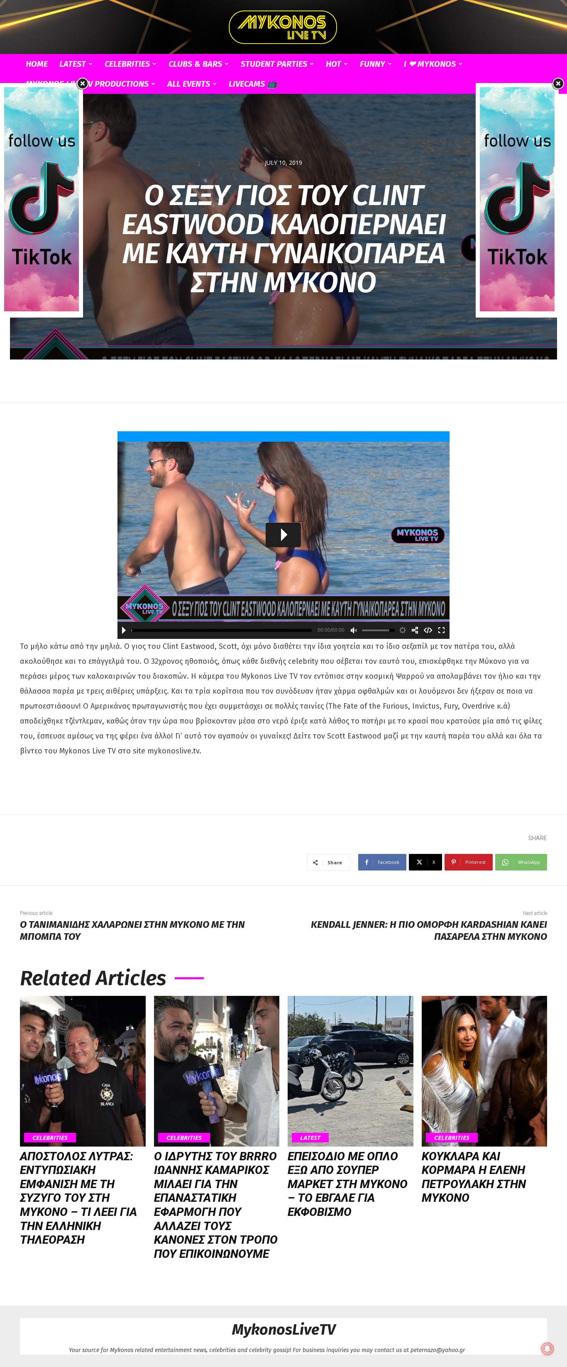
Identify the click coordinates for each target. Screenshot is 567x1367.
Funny (372, 64)
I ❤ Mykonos (430, 64)
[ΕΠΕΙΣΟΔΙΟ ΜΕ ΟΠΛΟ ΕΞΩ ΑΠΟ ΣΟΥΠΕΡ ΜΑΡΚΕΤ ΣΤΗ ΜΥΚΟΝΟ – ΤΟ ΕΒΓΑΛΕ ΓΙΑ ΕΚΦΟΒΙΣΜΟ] (350, 1071)
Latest (72, 64)
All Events (188, 84)
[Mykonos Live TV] (283, 27)
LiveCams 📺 (253, 84)
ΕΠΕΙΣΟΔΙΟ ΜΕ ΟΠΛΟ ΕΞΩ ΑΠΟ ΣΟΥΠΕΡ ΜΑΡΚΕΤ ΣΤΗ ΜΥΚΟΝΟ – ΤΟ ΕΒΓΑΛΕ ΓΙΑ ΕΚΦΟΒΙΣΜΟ (348, 1184)
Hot (333, 64)
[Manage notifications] (547, 1348)
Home (37, 64)
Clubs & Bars (195, 64)
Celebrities (127, 64)
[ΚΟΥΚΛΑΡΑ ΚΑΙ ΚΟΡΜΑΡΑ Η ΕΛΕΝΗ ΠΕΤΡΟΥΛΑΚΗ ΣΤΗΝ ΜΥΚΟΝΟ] (484, 1071)
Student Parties (274, 64)
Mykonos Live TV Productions (87, 84)
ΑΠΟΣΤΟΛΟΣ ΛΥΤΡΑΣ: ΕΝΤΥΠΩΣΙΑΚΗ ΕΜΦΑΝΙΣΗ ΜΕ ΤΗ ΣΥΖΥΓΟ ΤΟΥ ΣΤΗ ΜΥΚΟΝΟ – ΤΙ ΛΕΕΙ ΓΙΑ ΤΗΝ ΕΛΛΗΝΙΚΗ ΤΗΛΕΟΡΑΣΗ (78, 1198)
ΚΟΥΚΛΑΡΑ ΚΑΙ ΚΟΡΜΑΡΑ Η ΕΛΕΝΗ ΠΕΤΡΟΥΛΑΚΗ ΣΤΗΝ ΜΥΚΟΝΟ (474, 1177)
